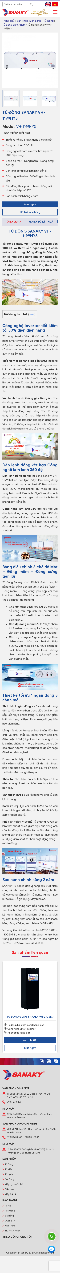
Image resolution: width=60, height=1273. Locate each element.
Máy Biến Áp (11, 1194)
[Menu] (55, 12)
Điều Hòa (9, 1189)
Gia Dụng (10, 1179)
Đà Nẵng (9, 1215)
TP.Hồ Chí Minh (12, 1230)
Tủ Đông (49, 21)
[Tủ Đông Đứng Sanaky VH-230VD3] (30, 989)
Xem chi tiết (30, 1040)
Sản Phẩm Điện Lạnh (29, 21)
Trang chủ (8, 21)
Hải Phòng (10, 1210)
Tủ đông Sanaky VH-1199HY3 (21, 243)
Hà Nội (8, 1205)
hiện (32, 314)
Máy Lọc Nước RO (14, 1184)
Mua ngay (30, 204)
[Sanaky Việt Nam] (15, 12)
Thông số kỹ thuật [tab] (41, 221)
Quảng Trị (10, 1220)
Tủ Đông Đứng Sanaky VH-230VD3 (30, 1016)
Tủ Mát (8, 1169)
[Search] (31, 4)
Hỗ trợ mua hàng (30, 212)
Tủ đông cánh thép (13, 24)
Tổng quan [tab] (13, 221)
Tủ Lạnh (9, 1174)
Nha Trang (10, 1225)
